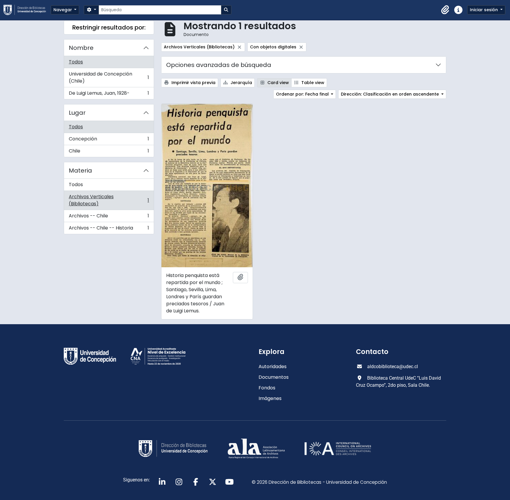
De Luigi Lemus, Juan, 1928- (108, 94)
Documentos (274, 377)
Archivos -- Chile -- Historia (108, 229)
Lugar (77, 113)
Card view (277, 83)
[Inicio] (27, 9)
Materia (80, 170)
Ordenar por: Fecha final (303, 94)
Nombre (81, 48)
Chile (108, 152)
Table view (312, 83)
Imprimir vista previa (192, 83)
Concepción (108, 140)
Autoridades (273, 366)
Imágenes (270, 398)
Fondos (267, 387)
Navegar (63, 10)
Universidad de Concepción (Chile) (108, 77)
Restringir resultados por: (109, 27)
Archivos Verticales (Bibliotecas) (108, 200)
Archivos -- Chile (108, 217)
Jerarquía (240, 83)
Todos (76, 61)
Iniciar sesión (484, 10)
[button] (445, 10)
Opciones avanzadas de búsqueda (218, 65)
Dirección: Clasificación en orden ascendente (390, 94)
